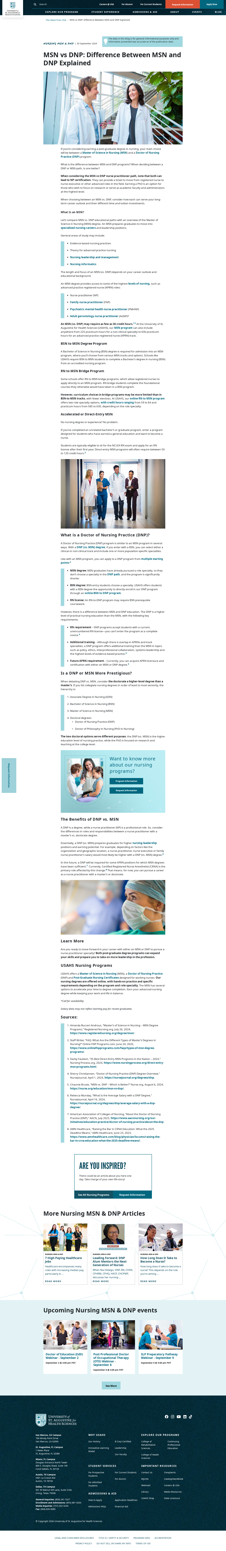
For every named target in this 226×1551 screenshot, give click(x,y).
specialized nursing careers (78, 228)
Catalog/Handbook (173, 1478)
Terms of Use (143, 1543)
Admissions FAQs (97, 1506)
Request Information (182, 5)
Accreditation (163, 1538)
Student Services (102, 1466)
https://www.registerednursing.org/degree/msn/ (102, 1033)
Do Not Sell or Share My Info (114, 1543)
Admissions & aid (102, 1493)
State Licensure (172, 1498)
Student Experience (105, 11)
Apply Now (211, 4)
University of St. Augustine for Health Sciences (78, 1521)
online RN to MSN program (147, 398)
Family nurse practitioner (86, 302)
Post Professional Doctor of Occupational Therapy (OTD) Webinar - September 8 (111, 1359)
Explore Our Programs (61, 11)
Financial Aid (121, 1506)
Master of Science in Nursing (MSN (104, 152)
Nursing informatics (83, 264)
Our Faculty (121, 1454)
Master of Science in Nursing (98, 973)
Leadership (120, 1447)
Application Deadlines (126, 1500)
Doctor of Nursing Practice (145, 973)
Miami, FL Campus (45, 1459)
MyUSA (145, 1478)
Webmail (145, 1485)
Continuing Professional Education (174, 1445)
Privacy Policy (83, 1543)
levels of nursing (139, 283)
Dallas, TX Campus (45, 1486)
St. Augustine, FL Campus (49, 1447)
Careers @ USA (106, 4)
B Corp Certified (123, 1441)
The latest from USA (56, 20)
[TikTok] (190, 1416)
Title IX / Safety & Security (114, 1538)
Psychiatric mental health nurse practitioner (98, 309)
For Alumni (127, 4)
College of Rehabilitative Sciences (148, 1445)
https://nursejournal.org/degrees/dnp (129, 1077)
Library (145, 1491)
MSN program (123, 328)
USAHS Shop (147, 1498)
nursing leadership (145, 843)
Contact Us (146, 1472)
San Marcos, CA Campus (48, 1435)
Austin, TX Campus (46, 1474)
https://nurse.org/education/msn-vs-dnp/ (97, 1088)
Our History (94, 1441)
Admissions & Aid (145, 11)
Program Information (126, 781)
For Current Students (151, 4)
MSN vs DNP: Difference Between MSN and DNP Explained (100, 19)
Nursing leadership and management (94, 257)
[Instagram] (173, 1416)
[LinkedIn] (185, 1416)
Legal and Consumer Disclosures (74, 1538)
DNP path (113, 574)
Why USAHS (97, 1435)
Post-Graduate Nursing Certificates (96, 977)
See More (111, 1386)
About (174, 11)
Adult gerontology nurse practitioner (94, 316)
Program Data (141, 1538)
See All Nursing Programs (93, 1194)
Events (197, 11)
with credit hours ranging (117, 402)
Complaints (170, 1472)
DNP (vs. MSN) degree (90, 547)
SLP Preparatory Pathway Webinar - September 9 (159, 1356)
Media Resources (173, 1491)
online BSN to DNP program (102, 593)
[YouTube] (179, 1416)
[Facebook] (167, 1416)
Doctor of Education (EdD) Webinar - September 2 (64, 1356)
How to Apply (95, 1500)
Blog (218, 11)
